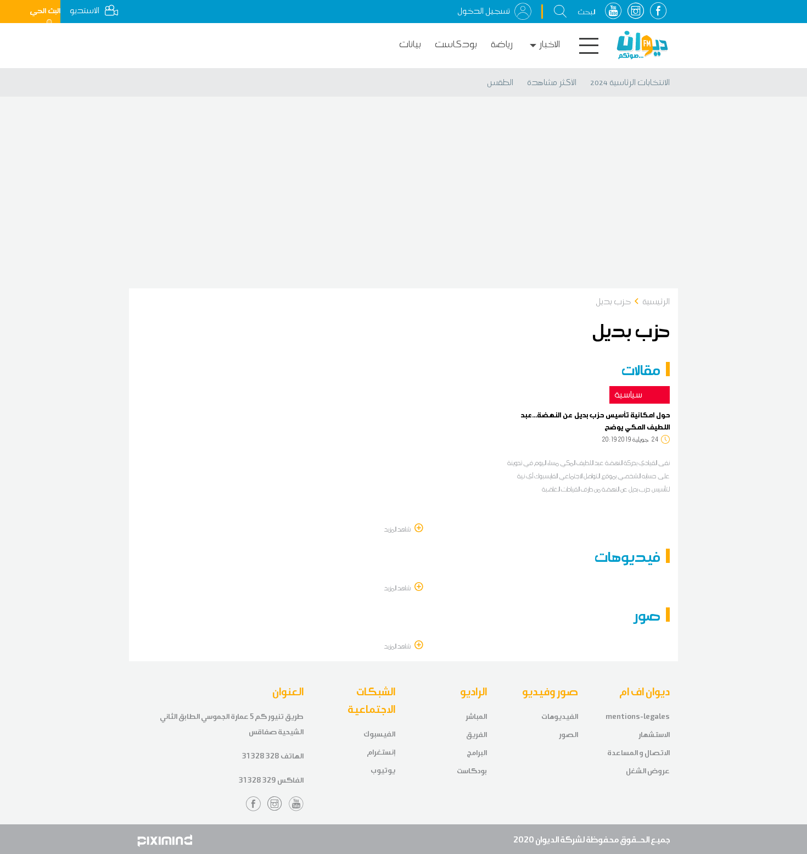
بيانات (410, 44)
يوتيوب (383, 770)
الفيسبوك (379, 734)
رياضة (502, 44)
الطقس (500, 82)
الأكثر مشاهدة (551, 82)
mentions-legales (638, 716)
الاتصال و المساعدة (638, 752)
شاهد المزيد (398, 529)
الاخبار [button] (549, 44)
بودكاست (456, 44)
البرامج (477, 752)
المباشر (476, 716)
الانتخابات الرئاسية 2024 (630, 82)
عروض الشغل (648, 770)
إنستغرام (381, 752)
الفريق (476, 734)
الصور (568, 734)
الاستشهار (654, 734)
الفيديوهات (559, 716)
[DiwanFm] (642, 45)
